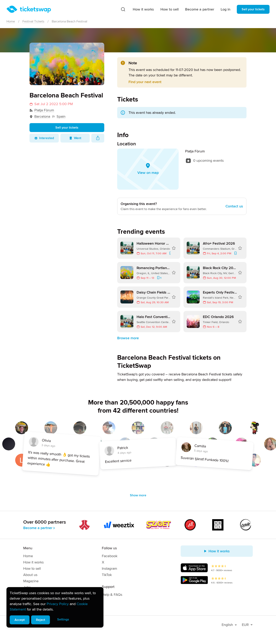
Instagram (109, 568)
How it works (143, 9)
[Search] (123, 9)
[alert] (54, 607)
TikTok (107, 575)
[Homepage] (28, 9)
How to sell (169, 9)
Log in (225, 9)
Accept (20, 620)
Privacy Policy (58, 604)
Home (10, 21)
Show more (138, 495)
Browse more (128, 338)
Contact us (234, 206)
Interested (46, 138)
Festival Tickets (33, 21)
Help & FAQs (112, 594)
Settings (63, 619)
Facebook (109, 556)
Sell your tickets (253, 9)
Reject (40, 620)
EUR (245, 624)
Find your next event (145, 82)
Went (77, 138)
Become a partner (199, 9)
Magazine (31, 581)
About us (30, 575)
